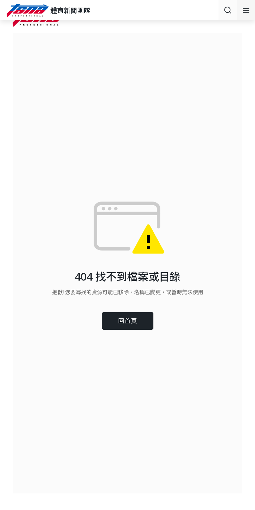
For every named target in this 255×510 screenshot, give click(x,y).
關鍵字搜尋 (227, 10)
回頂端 (241, 452)
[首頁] (28, 10)
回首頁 (127, 320)
